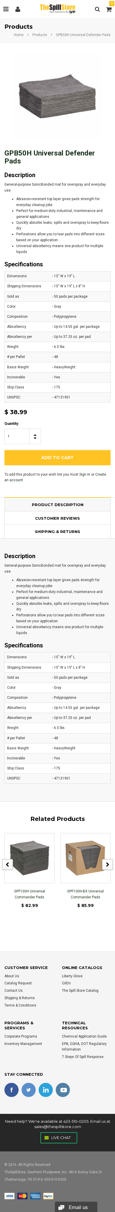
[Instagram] (63, 1090)
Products (39, 35)
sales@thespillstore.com (57, 1126)
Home (19, 35)
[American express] (35, 1196)
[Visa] (9, 1196)
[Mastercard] (22, 1196)
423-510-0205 (75, 1121)
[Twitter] (29, 1090)
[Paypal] (48, 1196)
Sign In (84, 474)
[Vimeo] (46, 1090)
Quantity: (11, 424)
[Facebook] (11, 1090)
